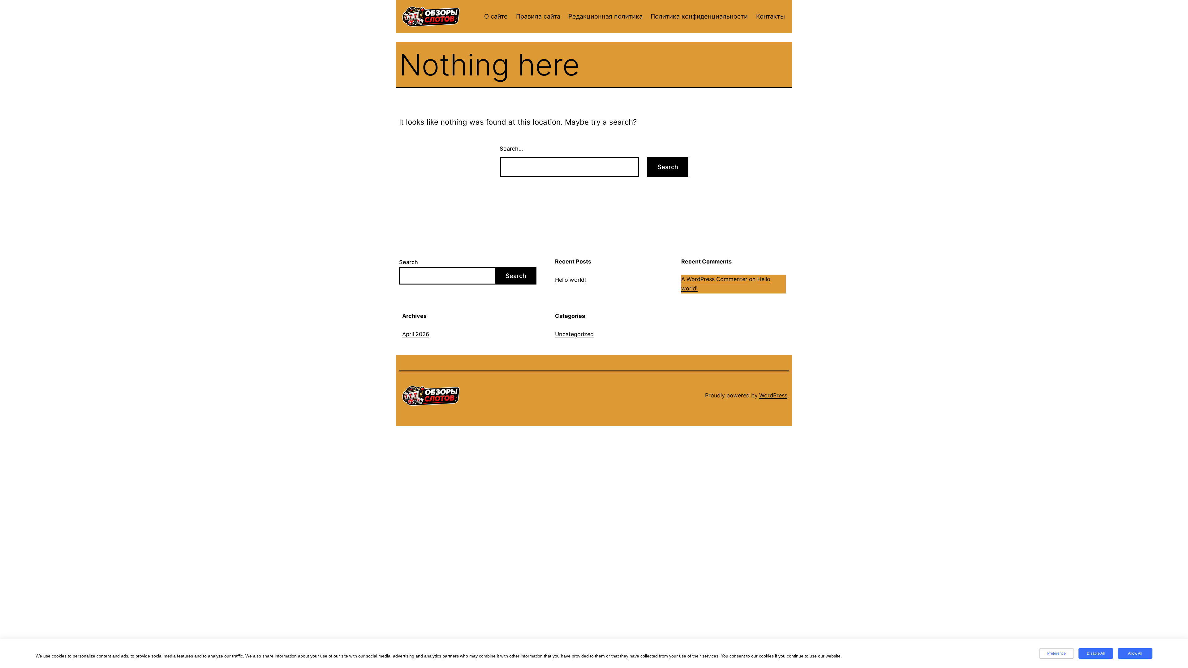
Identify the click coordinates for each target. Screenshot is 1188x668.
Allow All (1135, 653)
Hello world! (570, 279)
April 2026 (415, 334)
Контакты (770, 16)
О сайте (496, 16)
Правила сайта (538, 16)
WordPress (773, 395)
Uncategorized (574, 334)
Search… (511, 148)
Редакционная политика (605, 16)
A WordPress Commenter (714, 279)
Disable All (1096, 653)
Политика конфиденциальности (699, 16)
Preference (1056, 653)
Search (408, 262)
